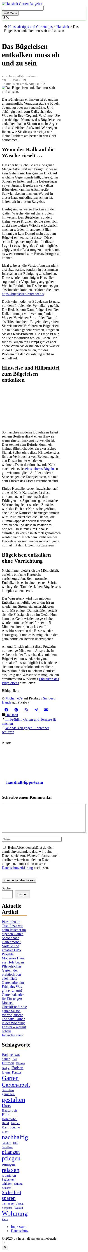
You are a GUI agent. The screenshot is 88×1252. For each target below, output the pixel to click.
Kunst (5, 1127)
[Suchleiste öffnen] (5, 18)
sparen (9, 1198)
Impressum (18, 1227)
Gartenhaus (8, 1090)
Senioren (6, 1188)
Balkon (15, 1055)
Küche (15, 1127)
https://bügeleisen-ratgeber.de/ (23, 294)
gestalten (13, 1099)
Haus (6, 1105)
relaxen (10, 1170)
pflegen (11, 1158)
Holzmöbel (9, 1119)
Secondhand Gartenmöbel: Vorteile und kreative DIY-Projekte (11, 946)
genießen (8, 1094)
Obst (15, 1143)
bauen (6, 1059)
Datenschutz (19, 1231)
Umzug (19, 1203)
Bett (14, 1059)
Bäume (20, 1063)
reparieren (9, 1175)
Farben (17, 1067)
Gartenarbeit (16, 1085)
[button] (3, 1243)
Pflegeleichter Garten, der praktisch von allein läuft (11, 972)
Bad (5, 1055)
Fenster (16, 1072)
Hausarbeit (9, 1110)
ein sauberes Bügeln (39, 469)
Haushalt (11, 715)
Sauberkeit (8, 1179)
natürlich (6, 1143)
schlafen (7, 1183)
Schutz (18, 1183)
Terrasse (8, 1203)
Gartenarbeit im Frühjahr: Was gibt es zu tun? (13, 987)
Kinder (15, 1123)
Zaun (5, 1219)
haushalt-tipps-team (24, 782)
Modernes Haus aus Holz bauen (13, 960)
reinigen (8, 1164)
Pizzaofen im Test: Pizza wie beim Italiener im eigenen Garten (14, 928)
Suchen (7, 888)
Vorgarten (7, 1208)
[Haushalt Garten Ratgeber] (22, 4)
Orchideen (7, 1147)
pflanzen (11, 1152)
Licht (5, 1131)
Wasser (18, 1207)
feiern (6, 1072)
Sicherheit (11, 1192)
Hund (5, 1123)
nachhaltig (15, 1137)
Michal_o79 (14, 698)
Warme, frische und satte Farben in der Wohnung (13, 1019)
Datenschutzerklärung (17, 868)
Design (5, 1068)
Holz (5, 1114)
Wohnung (15, 1213)
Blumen (8, 1063)
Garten (10, 1077)
